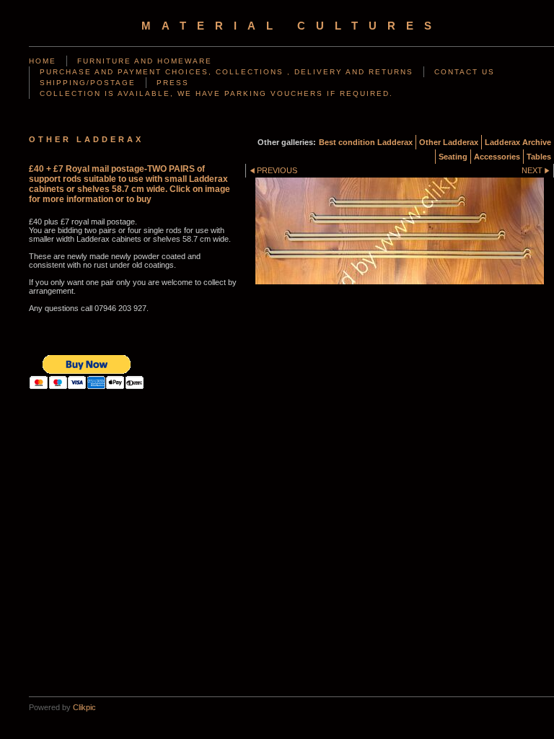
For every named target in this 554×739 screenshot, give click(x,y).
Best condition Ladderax (366, 142)
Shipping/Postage (88, 83)
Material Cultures (291, 26)
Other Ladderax (448, 142)
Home (42, 61)
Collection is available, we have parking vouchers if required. (216, 93)
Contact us (464, 72)
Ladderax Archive (518, 142)
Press (173, 83)
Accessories (497, 156)
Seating (453, 156)
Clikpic (84, 707)
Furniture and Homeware (144, 61)
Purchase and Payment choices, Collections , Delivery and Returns (226, 72)
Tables (539, 156)
